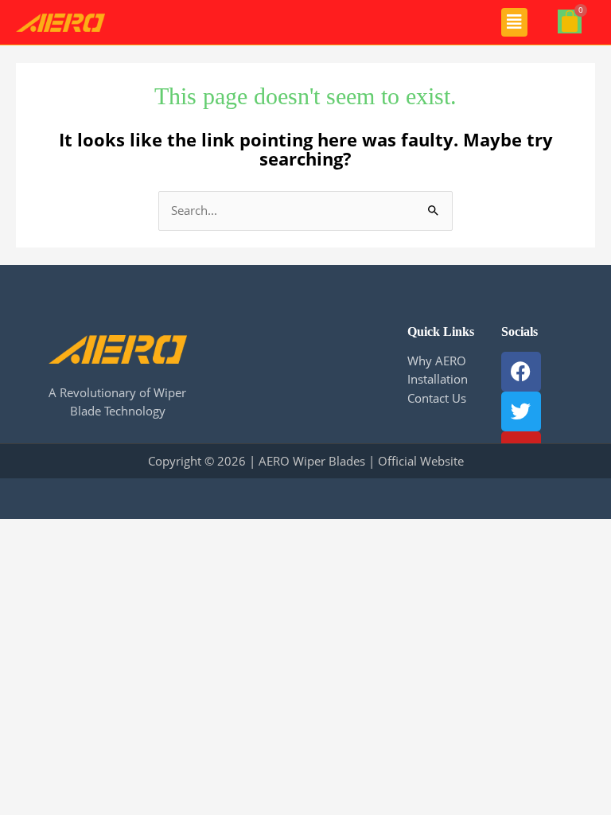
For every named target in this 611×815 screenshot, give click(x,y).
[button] (514, 22)
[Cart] (570, 21)
